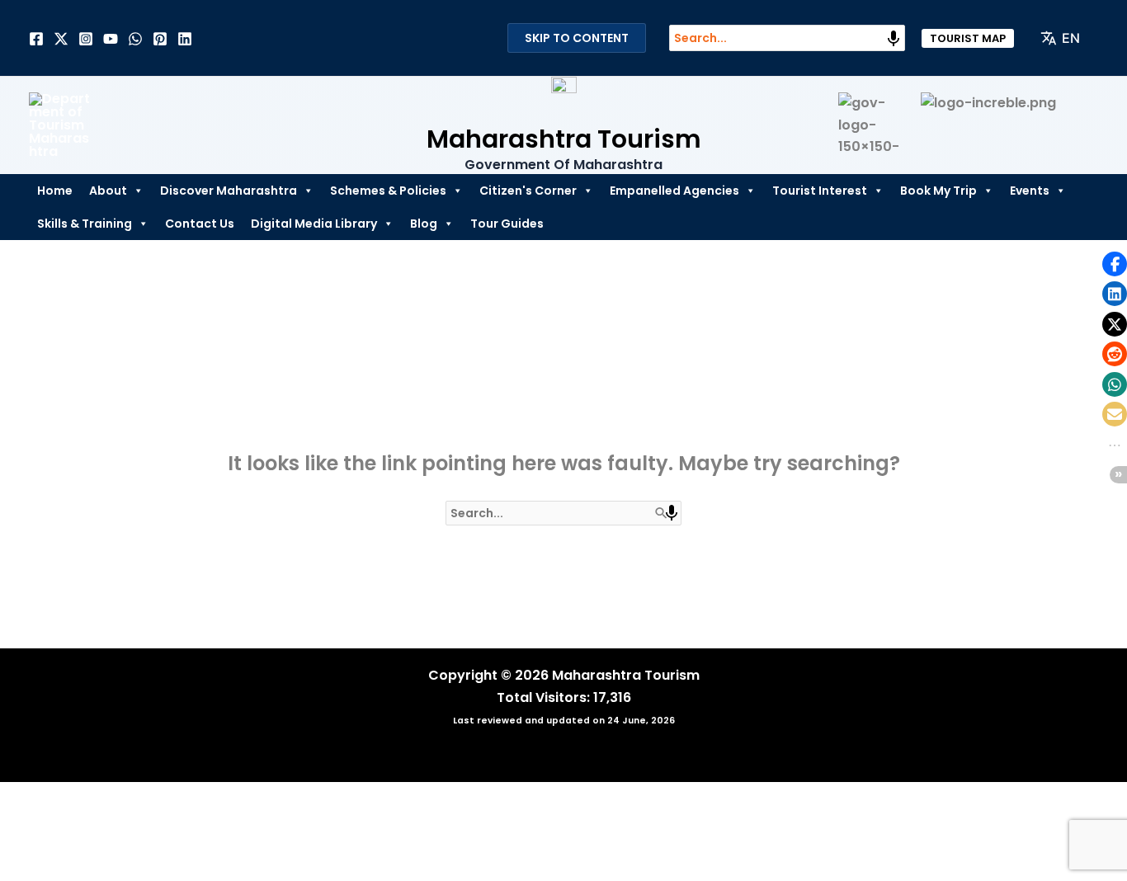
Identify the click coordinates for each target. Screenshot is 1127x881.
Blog (423, 223)
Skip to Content (577, 38)
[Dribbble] (135, 38)
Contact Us (199, 223)
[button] (968, 38)
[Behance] (110, 38)
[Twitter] (61, 38)
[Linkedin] (184, 38)
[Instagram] (85, 38)
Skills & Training (84, 223)
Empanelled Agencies (674, 190)
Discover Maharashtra (228, 190)
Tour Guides (507, 223)
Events (1029, 190)
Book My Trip (938, 190)
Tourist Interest (819, 190)
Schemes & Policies (388, 190)
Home (55, 190)
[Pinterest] (160, 38)
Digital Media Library (314, 223)
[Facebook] (36, 38)
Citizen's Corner (528, 190)
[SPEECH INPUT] (893, 39)
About (108, 190)
